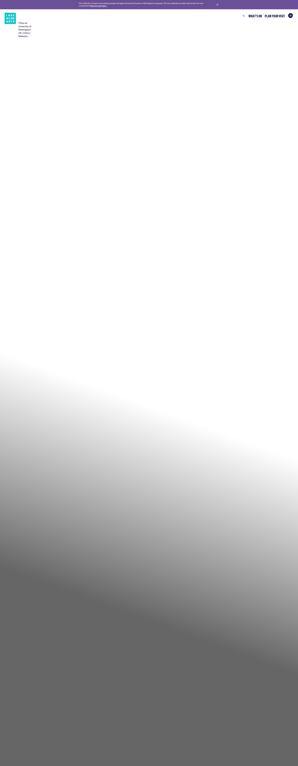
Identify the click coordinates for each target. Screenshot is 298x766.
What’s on (255, 16)
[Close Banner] (217, 4)
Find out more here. (98, 6)
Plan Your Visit (275, 16)
